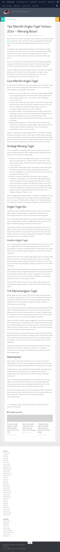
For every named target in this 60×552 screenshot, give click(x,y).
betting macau (13, 404)
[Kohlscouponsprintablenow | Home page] (6, 11)
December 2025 (7, 468)
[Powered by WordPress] (9, 548)
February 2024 (6, 509)
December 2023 (7, 513)
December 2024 (7, 490)
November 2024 (7, 492)
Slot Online (35, 6)
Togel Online (16, 6)
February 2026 (6, 464)
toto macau (10, 406)
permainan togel (26, 404)
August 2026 (6, 453)
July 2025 (5, 477)
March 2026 (6, 462)
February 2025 (6, 486)
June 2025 (5, 479)
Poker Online (42, 2)
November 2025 (7, 470)
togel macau (46, 404)
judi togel (19, 404)
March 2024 (6, 507)
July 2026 (5, 455)
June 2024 (5, 501)
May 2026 (5, 458)
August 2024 (6, 498)
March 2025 (6, 485)
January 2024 (6, 511)
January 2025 (6, 488)
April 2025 (5, 483)
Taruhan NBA (33, 2)
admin (10, 35)
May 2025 (5, 481)
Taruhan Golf (51, 2)
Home (3, 2)
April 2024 (5, 505)
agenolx (9, 41)
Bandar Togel (10, 2)
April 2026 (5, 460)
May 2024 (5, 503)
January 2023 (6, 515)
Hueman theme (22, 548)
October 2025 (6, 472)
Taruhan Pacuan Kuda (22, 2)
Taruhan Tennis (26, 6)
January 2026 (6, 466)
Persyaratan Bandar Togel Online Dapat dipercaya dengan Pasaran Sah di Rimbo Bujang (44, 428)
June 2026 (5, 457)
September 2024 (7, 496)
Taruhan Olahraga (6, 6)
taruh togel (33, 404)
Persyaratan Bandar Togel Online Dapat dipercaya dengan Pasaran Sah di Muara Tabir (13, 428)
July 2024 (5, 500)
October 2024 (6, 494)
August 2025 (6, 475)
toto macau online (16, 406)
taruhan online (39, 404)
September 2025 (7, 473)
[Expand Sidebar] (3, 19)
